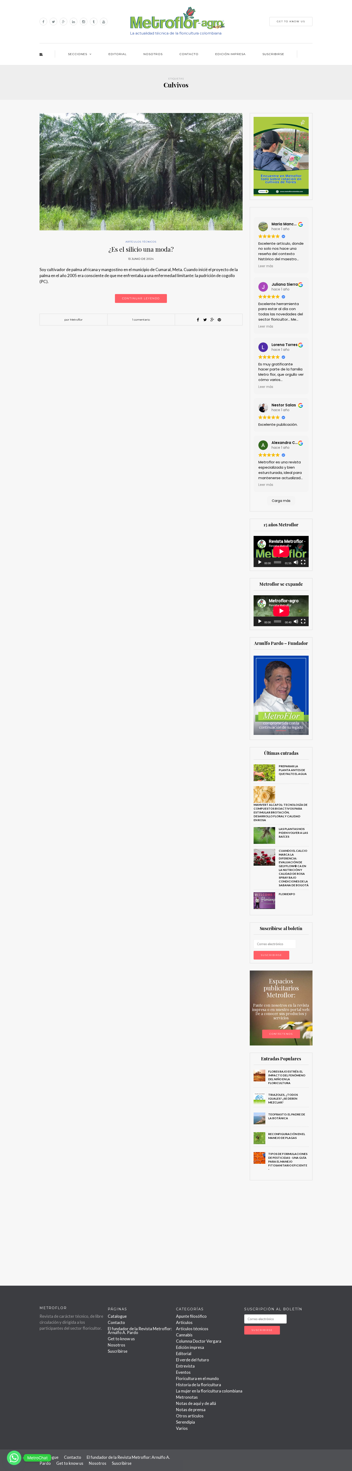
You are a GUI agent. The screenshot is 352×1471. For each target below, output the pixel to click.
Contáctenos (281, 1033)
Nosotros (153, 54)
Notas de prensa (190, 1409)
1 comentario (141, 319)
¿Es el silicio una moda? (141, 249)
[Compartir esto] (198, 320)
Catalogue (117, 1316)
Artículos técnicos (140, 241)
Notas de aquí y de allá (196, 1403)
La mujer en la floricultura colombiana (209, 1390)
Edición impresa (230, 54)
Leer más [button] (265, 266)
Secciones (77, 54)
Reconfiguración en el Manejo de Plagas (286, 1136)
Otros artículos (190, 1415)
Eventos (183, 1372)
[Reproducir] (259, 562)
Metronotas (187, 1397)
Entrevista (185, 1366)
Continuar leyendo (141, 298)
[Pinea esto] (219, 320)
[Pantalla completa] (303, 562)
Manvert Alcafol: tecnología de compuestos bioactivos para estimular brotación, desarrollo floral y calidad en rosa (280, 812)
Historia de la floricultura (198, 1384)
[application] (281, 551)
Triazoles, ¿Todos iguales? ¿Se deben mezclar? (283, 1098)
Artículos (184, 1322)
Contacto (189, 54)
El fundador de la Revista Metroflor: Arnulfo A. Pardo (140, 1330)
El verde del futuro (192, 1359)
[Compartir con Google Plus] (212, 320)
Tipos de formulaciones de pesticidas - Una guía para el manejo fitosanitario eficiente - (287, 1161)
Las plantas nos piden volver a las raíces (293, 832)
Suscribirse (273, 54)
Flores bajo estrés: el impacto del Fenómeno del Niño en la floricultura (286, 1077)
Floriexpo (287, 894)
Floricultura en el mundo (197, 1378)
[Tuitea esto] (205, 320)
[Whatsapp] (14, 1458)
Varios (182, 1428)
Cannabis (184, 1334)
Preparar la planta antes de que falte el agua (293, 770)
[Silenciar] (296, 562)
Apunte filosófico (191, 1316)
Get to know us (121, 1338)
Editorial (117, 54)
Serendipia (185, 1422)
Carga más (281, 500)
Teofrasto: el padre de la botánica (286, 1116)
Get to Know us (291, 21)
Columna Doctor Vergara (198, 1341)
